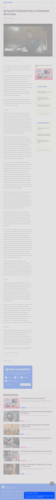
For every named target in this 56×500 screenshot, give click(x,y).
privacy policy (40, 496)
